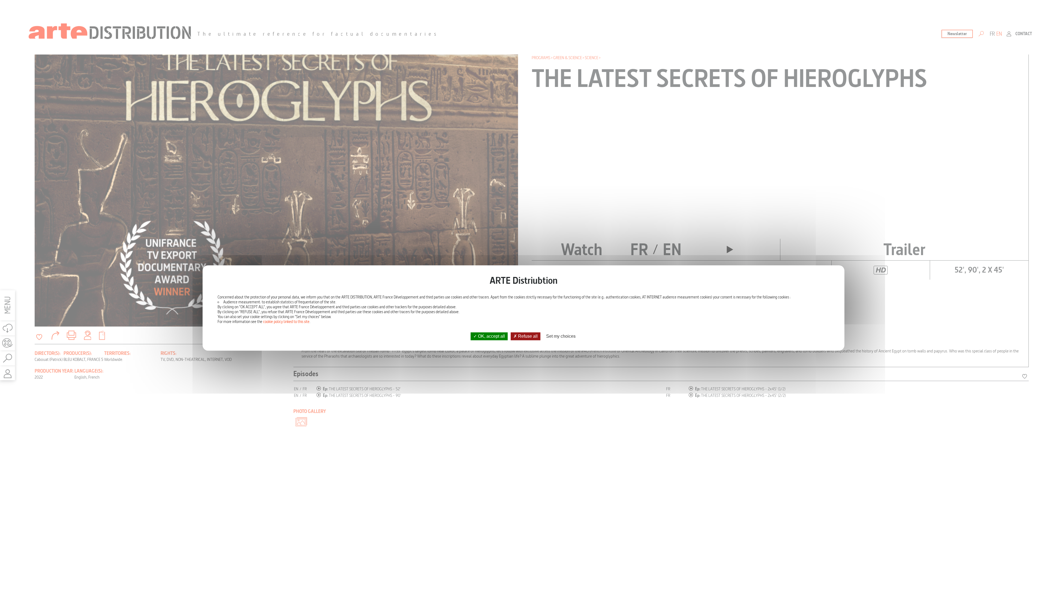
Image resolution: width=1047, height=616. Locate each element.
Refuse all (527, 336)
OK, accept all (491, 336)
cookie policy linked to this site (286, 321)
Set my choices (561, 336)
